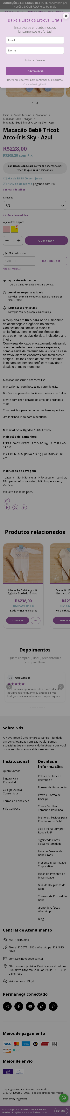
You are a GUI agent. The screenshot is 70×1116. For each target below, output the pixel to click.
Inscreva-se (35, 71)
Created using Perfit (35, 84)
